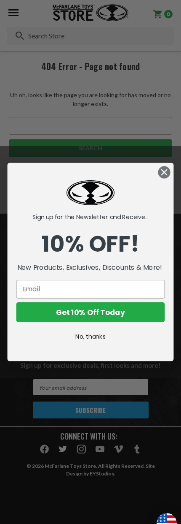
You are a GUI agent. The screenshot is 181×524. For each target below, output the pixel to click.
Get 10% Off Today (90, 312)
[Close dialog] (164, 172)
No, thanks (90, 336)
